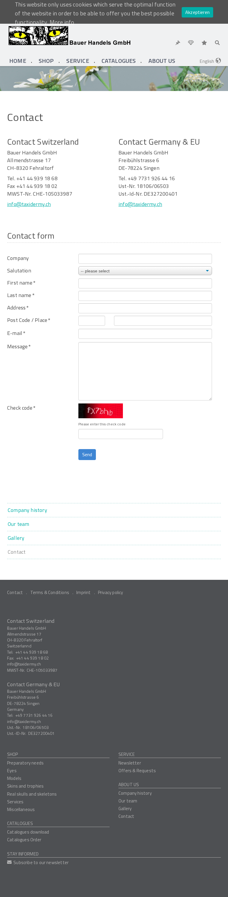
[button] (46, 61)
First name (21, 283)
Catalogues (20, 823)
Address (17, 308)
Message (19, 346)
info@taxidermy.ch (29, 204)
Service (126, 754)
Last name (20, 295)
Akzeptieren (197, 12)
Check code (21, 408)
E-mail (16, 333)
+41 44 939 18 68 (31, 652)
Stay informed (23, 853)
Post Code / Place (28, 320)
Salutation (19, 270)
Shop (12, 754)
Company (18, 258)
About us (128, 784)
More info (62, 22)
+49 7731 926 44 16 (34, 715)
